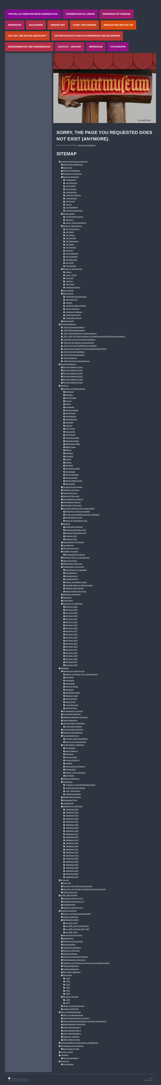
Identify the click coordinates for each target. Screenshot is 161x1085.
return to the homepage (86, 145)
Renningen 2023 (71, 613)
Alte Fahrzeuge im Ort (71, 548)
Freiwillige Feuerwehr (70, 551)
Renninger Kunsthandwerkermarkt (75, 957)
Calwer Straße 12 (71, 751)
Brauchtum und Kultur (69, 911)
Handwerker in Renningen (72, 174)
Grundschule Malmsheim (72, 714)
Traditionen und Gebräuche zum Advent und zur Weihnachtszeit (86, 963)
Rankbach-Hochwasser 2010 (75, 530)
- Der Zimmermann (71, 241)
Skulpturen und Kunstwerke (73, 941)
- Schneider (69, 278)
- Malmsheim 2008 (71, 861)
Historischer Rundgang (71, 490)
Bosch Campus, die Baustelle (76, 570)
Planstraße (69, 456)
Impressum (65, 1055)
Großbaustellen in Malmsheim (73, 745)
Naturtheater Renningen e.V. (73, 901)
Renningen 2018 (71, 628)
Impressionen (68, 782)
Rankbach (66, 524)
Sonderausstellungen (68, 324)
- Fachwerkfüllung (71, 207)
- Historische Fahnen (72, 287)
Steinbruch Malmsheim (71, 779)
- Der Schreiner (70, 247)
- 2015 (67, 984)
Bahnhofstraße (70, 398)
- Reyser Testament (72, 309)
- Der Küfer (69, 250)
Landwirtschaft (68, 545)
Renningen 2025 (71, 607)
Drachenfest (67, 975)
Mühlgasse (69, 453)
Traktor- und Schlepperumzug (73, 1006)
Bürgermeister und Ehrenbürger (72, 1046)
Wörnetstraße (70, 484)
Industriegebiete (71, 419)
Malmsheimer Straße (72, 444)
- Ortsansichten (70, 180)
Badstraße (69, 395)
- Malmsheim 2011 (71, 852)
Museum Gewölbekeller (71, 170)
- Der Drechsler (70, 238)
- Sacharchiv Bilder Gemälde (75, 306)
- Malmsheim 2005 (71, 871)
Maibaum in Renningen (71, 950)
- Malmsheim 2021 (71, 821)
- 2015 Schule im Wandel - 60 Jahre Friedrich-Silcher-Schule (84, 349)
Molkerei (68, 450)
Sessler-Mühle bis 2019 (73, 517)
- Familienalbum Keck (73, 315)
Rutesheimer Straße (72, 468)
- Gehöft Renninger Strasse (75, 788)
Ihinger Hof (65, 880)
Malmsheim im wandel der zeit (73, 671)
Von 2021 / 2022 (71, 923)
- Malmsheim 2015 (71, 840)
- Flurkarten (69, 220)
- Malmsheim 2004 (71, 874)
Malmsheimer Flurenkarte (72, 797)
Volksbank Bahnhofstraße (74, 588)
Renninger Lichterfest (70, 997)
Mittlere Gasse (70, 447)
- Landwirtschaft (71, 192)
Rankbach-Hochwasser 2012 (75, 533)
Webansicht (148, 1080)
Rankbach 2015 (71, 536)
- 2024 (67, 978)
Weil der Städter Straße (73, 481)
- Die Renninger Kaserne (74, 217)
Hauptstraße (69, 407)
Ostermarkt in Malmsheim (72, 947)
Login (151, 1078)
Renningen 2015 (71, 637)
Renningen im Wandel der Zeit (74, 389)
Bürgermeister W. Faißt (71, 1049)
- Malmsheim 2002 (71, 877)
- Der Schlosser (70, 189)
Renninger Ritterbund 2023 (73, 370)
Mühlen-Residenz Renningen (75, 591)
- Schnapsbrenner (71, 253)
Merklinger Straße (71, 696)
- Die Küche (69, 263)
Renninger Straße (71, 686)
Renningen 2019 (71, 625)
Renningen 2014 (71, 640)
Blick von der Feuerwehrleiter (75, 742)
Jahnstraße (69, 422)
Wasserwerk (67, 597)
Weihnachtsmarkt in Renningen (74, 960)
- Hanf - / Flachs (71, 275)
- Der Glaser (69, 244)
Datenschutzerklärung (71, 1058)
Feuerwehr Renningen (71, 736)
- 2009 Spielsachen (70, 358)
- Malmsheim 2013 (71, 846)
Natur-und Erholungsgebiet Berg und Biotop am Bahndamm (84, 1021)
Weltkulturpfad (68, 938)
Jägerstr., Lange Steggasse (75, 772)
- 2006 (67, 993)
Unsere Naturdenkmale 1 (72, 1027)
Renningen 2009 (71, 656)
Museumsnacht (68, 321)
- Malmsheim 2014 (71, 843)
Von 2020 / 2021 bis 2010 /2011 (77, 926)
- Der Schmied (70, 186)
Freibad (68, 404)
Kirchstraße (69, 690)
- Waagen (68, 303)
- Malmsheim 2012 (71, 849)
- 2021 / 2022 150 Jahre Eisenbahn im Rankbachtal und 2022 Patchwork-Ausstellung (94, 336)
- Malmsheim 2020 (71, 825)
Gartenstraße (70, 683)
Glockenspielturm (69, 944)
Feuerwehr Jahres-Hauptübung (76, 739)
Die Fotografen (68, 1064)
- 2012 (67, 990)
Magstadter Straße (72, 441)
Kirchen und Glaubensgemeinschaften (77, 914)
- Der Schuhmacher (72, 229)
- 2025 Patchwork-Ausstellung (74, 327)
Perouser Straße (71, 699)
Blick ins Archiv (68, 293)
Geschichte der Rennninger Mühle (77, 511)
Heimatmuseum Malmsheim (73, 164)
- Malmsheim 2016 (71, 837)
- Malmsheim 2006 (71, 868)
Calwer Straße (70, 702)
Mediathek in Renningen (72, 594)
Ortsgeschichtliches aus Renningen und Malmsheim (79, 1043)
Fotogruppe (65, 1061)
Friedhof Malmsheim (70, 720)
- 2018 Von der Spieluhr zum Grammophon (78, 343)
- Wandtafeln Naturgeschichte (76, 296)
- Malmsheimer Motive (73, 794)
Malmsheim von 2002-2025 (73, 806)
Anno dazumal (68, 290)
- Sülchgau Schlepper (73, 195)
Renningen (65, 385)
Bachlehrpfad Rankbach (74, 527)
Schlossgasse (70, 472)
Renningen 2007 (71, 662)
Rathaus (68, 462)
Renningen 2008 (71, 659)
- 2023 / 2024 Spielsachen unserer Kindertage (80, 333)
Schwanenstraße (71, 478)
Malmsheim (65, 668)
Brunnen (68, 401)
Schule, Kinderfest (72, 475)
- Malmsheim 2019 (71, 828)
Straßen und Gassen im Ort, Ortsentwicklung (81, 674)
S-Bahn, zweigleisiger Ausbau (76, 582)
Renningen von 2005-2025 (73, 603)
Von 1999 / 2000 (71, 932)
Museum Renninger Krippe (72, 935)
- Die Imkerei (69, 284)
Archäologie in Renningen (72, 505)
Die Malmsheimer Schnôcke (73, 711)
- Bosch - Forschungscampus (75, 223)
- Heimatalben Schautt (73, 318)
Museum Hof (67, 167)
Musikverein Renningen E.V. (73, 908)
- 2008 (67, 1000)
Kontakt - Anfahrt (67, 1052)
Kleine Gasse (70, 428)
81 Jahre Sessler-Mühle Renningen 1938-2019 (82, 514)
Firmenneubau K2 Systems (75, 766)
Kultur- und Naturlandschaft (71, 1012)
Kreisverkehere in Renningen (73, 542)
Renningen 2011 (71, 650)
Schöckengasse (71, 708)
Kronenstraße (70, 432)
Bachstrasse (69, 775)
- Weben (68, 272)
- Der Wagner (70, 235)
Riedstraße (69, 465)
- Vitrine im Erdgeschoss (74, 210)
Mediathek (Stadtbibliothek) (73, 732)
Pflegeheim (69, 754)
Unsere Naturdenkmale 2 (72, 1030)
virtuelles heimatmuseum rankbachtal (74, 161)
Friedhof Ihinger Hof (70, 892)
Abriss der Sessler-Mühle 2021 (76, 521)
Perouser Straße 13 (72, 760)
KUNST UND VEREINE (69, 895)
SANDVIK (68, 763)
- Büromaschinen (71, 299)
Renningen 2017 (71, 631)
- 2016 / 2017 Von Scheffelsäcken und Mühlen (80, 346)
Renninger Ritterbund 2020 (73, 379)
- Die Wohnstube (71, 260)
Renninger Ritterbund (68, 364)
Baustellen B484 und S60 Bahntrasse (79, 585)
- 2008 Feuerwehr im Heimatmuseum (76, 361)
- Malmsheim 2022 (71, 819)
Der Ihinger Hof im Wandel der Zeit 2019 (77, 886)
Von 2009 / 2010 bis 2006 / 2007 (77, 929)
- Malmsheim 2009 (71, 858)
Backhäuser (69, 392)
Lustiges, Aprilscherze (71, 1009)
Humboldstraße (70, 416)
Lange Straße (70, 435)
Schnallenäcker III (71, 579)
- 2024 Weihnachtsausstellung (74, 330)
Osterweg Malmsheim (70, 917)
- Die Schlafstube (71, 256)
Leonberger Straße (72, 438)
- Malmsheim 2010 (71, 855)
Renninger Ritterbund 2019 (73, 382)
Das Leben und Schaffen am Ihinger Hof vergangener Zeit (84, 889)
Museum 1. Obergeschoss (72, 226)
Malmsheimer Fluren (70, 800)
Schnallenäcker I (71, 573)
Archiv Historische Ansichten (73, 499)
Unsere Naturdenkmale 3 (72, 1033)
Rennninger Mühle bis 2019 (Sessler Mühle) (79, 508)
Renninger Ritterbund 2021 (73, 376)
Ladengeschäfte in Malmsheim (74, 723)
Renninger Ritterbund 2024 (73, 367)
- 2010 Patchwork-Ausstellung (74, 355)
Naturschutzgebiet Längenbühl (74, 1024)
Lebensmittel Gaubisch (73, 726)
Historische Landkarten (71, 1037)
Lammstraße (69, 680)
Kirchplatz (68, 425)
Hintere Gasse (70, 413)
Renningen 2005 (71, 665)
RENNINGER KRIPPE (71, 920)
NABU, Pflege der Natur (71, 1039)
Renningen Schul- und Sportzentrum (76, 557)
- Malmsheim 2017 (71, 834)
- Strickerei (69, 281)
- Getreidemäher (71, 198)
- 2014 (67, 987)
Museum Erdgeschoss (71, 177)
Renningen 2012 (71, 646)
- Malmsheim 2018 (71, 831)
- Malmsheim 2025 (71, 809)
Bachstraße (69, 677)
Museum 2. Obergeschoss (72, 269)
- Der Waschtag (70, 266)
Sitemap (25, 1079)
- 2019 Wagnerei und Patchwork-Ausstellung (79, 339)
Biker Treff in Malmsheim (71, 972)
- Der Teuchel (70, 201)
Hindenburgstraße (71, 410)
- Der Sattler (69, 232)
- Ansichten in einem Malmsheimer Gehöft (80, 785)
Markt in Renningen (70, 561)
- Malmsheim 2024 (71, 812)
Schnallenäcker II (71, 576)
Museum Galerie (69, 214)
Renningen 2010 (71, 653)
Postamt (68, 459)
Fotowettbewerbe (69, 904)
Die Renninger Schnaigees (72, 487)
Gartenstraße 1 (70, 769)
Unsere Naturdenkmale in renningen (76, 1018)
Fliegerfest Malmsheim (71, 966)
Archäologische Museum (72, 502)
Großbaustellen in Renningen (73, 567)
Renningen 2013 (71, 643)
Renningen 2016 (71, 634)
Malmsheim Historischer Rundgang (75, 717)
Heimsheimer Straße (72, 693)
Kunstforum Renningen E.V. (73, 898)
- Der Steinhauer (71, 183)
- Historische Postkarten (73, 312)
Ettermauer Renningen (71, 496)
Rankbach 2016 (71, 539)
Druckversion (16, 1079)
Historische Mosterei (70, 954)
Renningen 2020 (71, 622)
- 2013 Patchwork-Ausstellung (74, 352)
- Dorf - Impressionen (72, 791)
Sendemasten (68, 600)
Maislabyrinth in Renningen (73, 564)
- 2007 (67, 1003)
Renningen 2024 (71, 610)
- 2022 (67, 981)
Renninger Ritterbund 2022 (73, 373)
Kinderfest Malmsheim (71, 969)
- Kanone (68, 204)
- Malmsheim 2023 (71, 815)
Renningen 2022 (71, 616)
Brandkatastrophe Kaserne (75, 554)
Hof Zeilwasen (70, 748)
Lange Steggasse (71, 705)
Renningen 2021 (71, 619)
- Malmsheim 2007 (71, 865)
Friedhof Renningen (70, 493)
